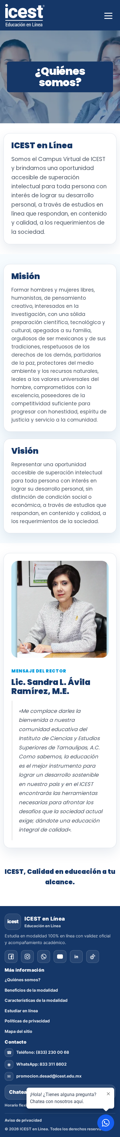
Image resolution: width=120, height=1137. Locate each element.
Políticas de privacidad (27, 1020)
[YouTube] (60, 956)
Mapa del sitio (18, 1031)
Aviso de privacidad (23, 1120)
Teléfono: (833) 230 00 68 (42, 1052)
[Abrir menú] (108, 15)
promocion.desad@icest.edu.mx (49, 1075)
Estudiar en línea (21, 1010)
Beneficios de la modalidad (31, 990)
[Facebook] (11, 956)
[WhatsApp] (43, 956)
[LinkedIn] (76, 956)
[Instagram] (27, 956)
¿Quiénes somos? (22, 979)
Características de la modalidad (36, 1000)
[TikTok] (92, 956)
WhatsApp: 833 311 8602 (41, 1064)
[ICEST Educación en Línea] (25, 15)
